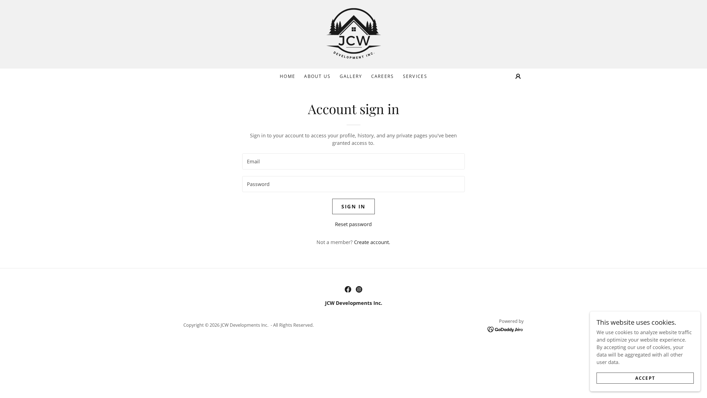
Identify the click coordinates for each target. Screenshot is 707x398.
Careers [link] (382, 76)
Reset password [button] (353, 224)
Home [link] (287, 76)
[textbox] (353, 161)
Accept (645, 378)
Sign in (353, 206)
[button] (518, 76)
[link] (353, 33)
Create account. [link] (372, 242)
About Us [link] (317, 76)
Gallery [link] (351, 76)
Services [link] (415, 76)
